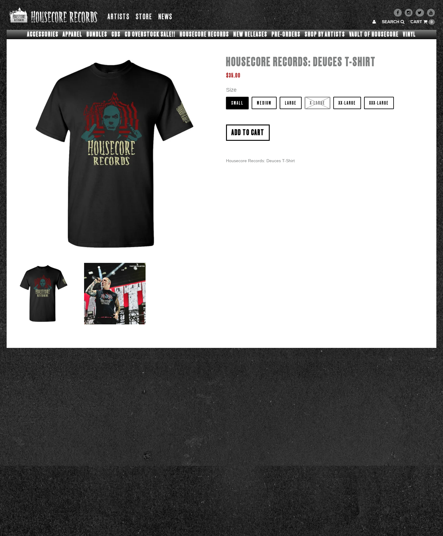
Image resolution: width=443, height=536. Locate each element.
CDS (116, 34)
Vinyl (409, 34)
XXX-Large (379, 103)
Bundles (96, 34)
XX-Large (347, 103)
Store (144, 17)
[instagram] (409, 13)
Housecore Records (204, 34)
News (165, 17)
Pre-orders (286, 34)
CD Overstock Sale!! (150, 34)
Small (237, 103)
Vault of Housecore (374, 34)
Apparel (72, 34)
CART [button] (421, 21)
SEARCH (391, 21)
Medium (264, 103)
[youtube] (431, 13)
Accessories (42, 34)
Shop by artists (325, 34)
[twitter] (420, 13)
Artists (119, 17)
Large (291, 103)
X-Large (317, 103)
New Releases (250, 34)
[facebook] (398, 13)
